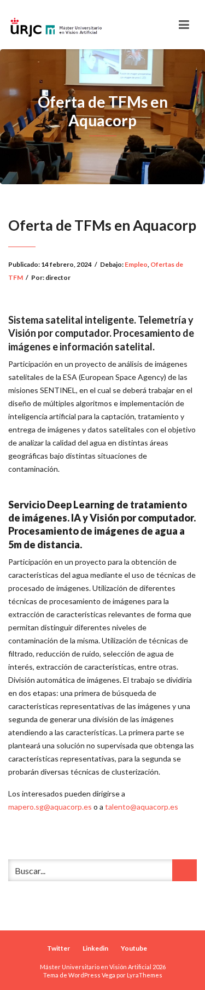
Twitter (58, 948)
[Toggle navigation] (184, 24)
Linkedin (95, 948)
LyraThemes (144, 975)
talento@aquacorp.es (141, 806)
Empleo (136, 264)
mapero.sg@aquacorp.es (50, 806)
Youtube (134, 948)
